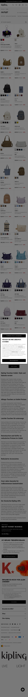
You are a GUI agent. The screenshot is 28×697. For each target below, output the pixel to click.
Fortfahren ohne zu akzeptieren (14, 335)
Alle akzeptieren (14, 360)
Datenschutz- (20, 346)
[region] (14, 348)
